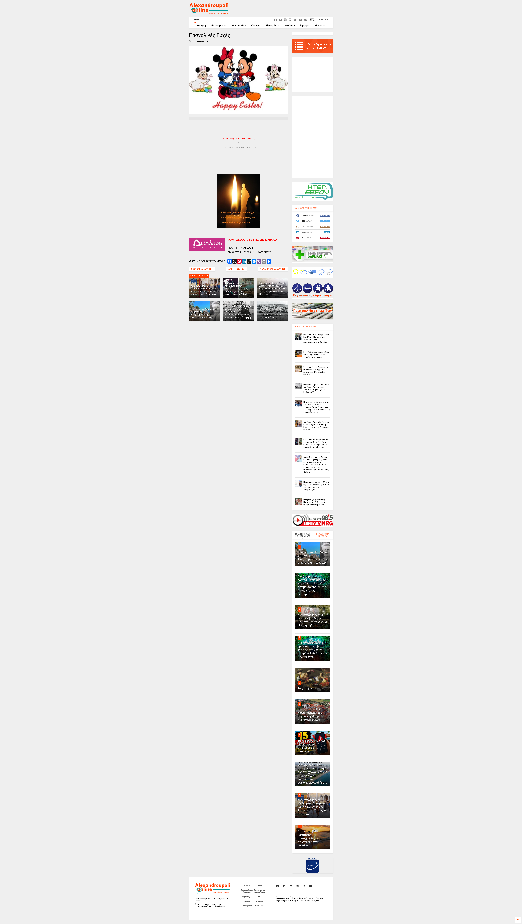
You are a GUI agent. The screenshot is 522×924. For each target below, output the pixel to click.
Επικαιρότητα (219, 25)
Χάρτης (259, 897)
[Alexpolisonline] (305, 19)
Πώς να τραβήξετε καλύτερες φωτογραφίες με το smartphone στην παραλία (310, 838)
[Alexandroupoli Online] (208, 14)
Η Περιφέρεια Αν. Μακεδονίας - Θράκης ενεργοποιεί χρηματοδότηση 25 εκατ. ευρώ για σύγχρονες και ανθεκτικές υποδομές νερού (316, 407)
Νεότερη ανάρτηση (202, 269)
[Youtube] (300, 19)
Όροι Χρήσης (247, 906)
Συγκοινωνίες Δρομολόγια (259, 891)
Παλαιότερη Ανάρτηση (273, 269)
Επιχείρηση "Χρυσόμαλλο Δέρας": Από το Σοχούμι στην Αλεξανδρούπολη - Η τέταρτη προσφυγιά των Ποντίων (272, 289)
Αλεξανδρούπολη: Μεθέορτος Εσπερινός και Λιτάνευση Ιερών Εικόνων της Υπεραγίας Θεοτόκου (204, 290)
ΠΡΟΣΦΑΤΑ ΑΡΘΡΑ (306, 327)
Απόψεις (257, 25)
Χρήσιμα (305, 25)
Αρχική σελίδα (236, 269)
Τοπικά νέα (239, 25)
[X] (280, 19)
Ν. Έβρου (321, 25)
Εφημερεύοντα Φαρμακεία (247, 891)
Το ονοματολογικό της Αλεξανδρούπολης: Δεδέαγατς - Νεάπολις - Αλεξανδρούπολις (271, 313)
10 (299, 826)
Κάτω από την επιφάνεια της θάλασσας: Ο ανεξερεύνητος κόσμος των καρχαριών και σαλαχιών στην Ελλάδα (237, 289)
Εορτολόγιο (247, 897)
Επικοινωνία (259, 906)
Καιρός (259, 885)
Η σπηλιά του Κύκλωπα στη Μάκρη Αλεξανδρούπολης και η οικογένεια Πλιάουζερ (202, 313)
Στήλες (290, 25)
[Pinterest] (295, 19)
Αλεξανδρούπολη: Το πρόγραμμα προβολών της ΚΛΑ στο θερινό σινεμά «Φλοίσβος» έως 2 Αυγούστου (313, 650)
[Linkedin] (290, 19)
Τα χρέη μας (305, 688)
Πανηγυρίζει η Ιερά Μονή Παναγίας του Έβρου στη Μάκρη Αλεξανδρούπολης (314, 502)
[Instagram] (285, 19)
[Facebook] (275, 19)
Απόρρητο (259, 901)
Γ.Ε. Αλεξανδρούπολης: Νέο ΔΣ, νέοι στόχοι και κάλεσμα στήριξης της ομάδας (316, 354)
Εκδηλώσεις (273, 25)
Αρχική (202, 25)
